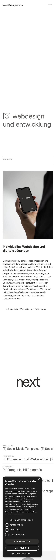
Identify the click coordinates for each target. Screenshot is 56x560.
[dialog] (22, 517)
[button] (50, 4)
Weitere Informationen (13, 514)
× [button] (39, 479)
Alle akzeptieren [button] (22, 541)
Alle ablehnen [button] (22, 548)
